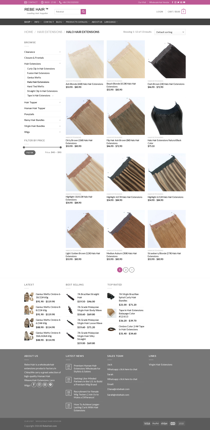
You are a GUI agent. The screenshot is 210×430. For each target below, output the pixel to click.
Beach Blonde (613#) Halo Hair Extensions (121, 85)
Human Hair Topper (34, 108)
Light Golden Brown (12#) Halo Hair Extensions (83, 255)
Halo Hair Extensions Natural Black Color (164, 142)
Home (28, 32)
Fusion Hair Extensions (38, 73)
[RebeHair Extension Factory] (37, 12)
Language (110, 22)
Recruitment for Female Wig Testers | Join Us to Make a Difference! (86, 394)
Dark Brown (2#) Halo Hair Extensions (166, 84)
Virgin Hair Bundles (34, 125)
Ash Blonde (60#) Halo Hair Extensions (84, 84)
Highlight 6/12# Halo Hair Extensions (165, 197)
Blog (59, 22)
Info (36, 22)
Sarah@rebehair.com (118, 394)
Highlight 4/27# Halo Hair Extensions (124, 197)
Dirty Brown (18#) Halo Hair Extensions (79, 142)
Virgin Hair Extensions (160, 364)
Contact (49, 22)
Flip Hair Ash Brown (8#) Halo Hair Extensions (123, 142)
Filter (30, 152)
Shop (27, 22)
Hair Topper (30, 102)
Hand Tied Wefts (35, 86)
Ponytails (29, 114)
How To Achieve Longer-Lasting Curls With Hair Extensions (87, 407)
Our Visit (142, 2)
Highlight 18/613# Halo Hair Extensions (79, 198)
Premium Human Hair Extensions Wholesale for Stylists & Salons (87, 368)
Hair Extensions (49, 32)
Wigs (27, 131)
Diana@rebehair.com (118, 389)
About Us (97, 22)
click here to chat (128, 369)
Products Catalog (76, 22)
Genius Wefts (34, 77)
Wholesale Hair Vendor (159, 2)
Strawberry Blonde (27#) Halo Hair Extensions (164, 255)
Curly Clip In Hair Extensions (41, 68)
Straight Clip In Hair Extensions (42, 91)
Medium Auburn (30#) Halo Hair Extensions (122, 255)
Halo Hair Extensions (38, 82)
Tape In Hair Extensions (38, 95)
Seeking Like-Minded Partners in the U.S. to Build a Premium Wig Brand (88, 381)
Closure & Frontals (34, 57)
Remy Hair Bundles (34, 119)
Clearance (29, 51)
